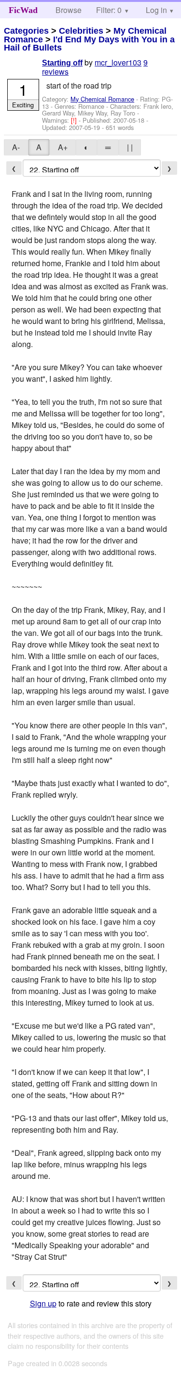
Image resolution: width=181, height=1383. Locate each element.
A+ (63, 147)
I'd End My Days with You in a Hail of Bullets (89, 44)
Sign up (43, 1303)
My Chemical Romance (102, 98)
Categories (26, 31)
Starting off (62, 63)
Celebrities (81, 31)
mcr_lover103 (118, 62)
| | (130, 147)
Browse (69, 9)
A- (16, 147)
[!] (75, 120)
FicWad (23, 10)
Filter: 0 (109, 9)
